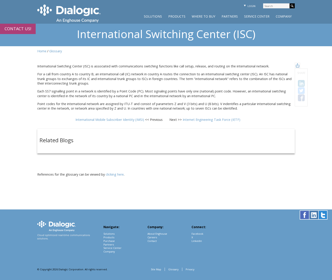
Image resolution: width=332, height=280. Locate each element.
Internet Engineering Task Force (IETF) (211, 119)
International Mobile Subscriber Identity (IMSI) (110, 119)
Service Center (256, 16)
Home (42, 51)
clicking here (115, 174)
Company (284, 16)
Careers (152, 237)
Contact (152, 241)
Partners (230, 16)
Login (251, 6)
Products (176, 16)
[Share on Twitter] (301, 90)
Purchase (109, 241)
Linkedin (197, 241)
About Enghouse (157, 233)
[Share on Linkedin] (301, 83)
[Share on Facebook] (301, 97)
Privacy (190, 269)
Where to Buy (203, 16)
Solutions (153, 16)
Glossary (55, 51)
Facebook (197, 233)
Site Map (156, 269)
